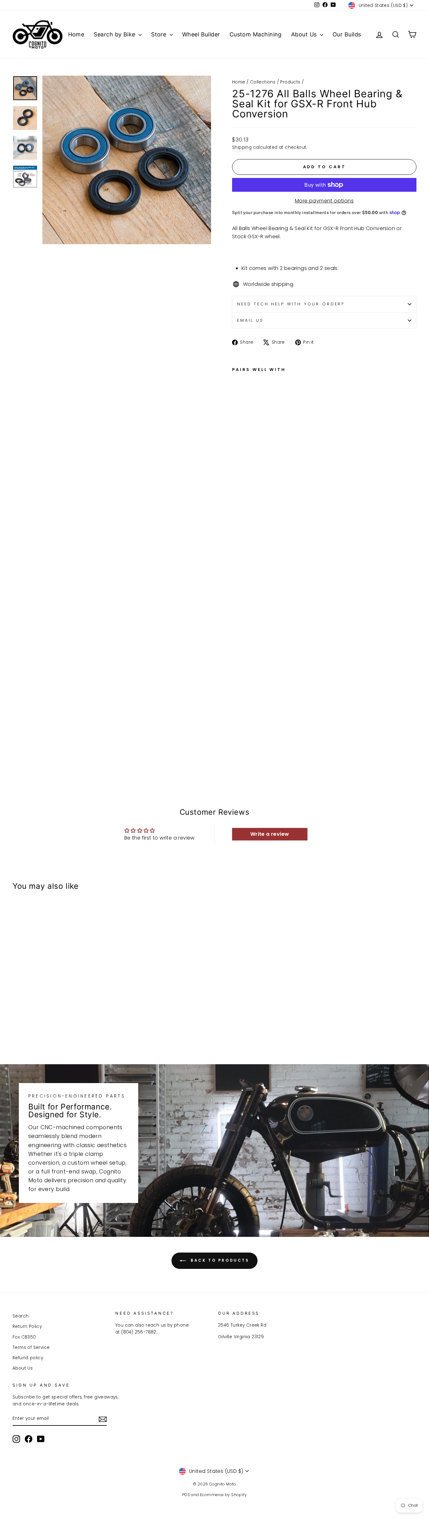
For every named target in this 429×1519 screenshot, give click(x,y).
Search (21, 1316)
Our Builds (347, 34)
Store (159, 34)
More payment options (324, 200)
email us (250, 320)
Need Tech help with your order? (291, 304)
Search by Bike (115, 34)
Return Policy (27, 1326)
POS (186, 1494)
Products (290, 82)
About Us (304, 34)
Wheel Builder (201, 34)
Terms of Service (31, 1347)
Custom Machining (256, 34)
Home (76, 34)
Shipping (242, 147)
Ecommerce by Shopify (223, 1494)
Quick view (60, 994)
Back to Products (218, 1260)
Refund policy (28, 1358)
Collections (262, 82)
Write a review (269, 834)
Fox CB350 (24, 1337)
